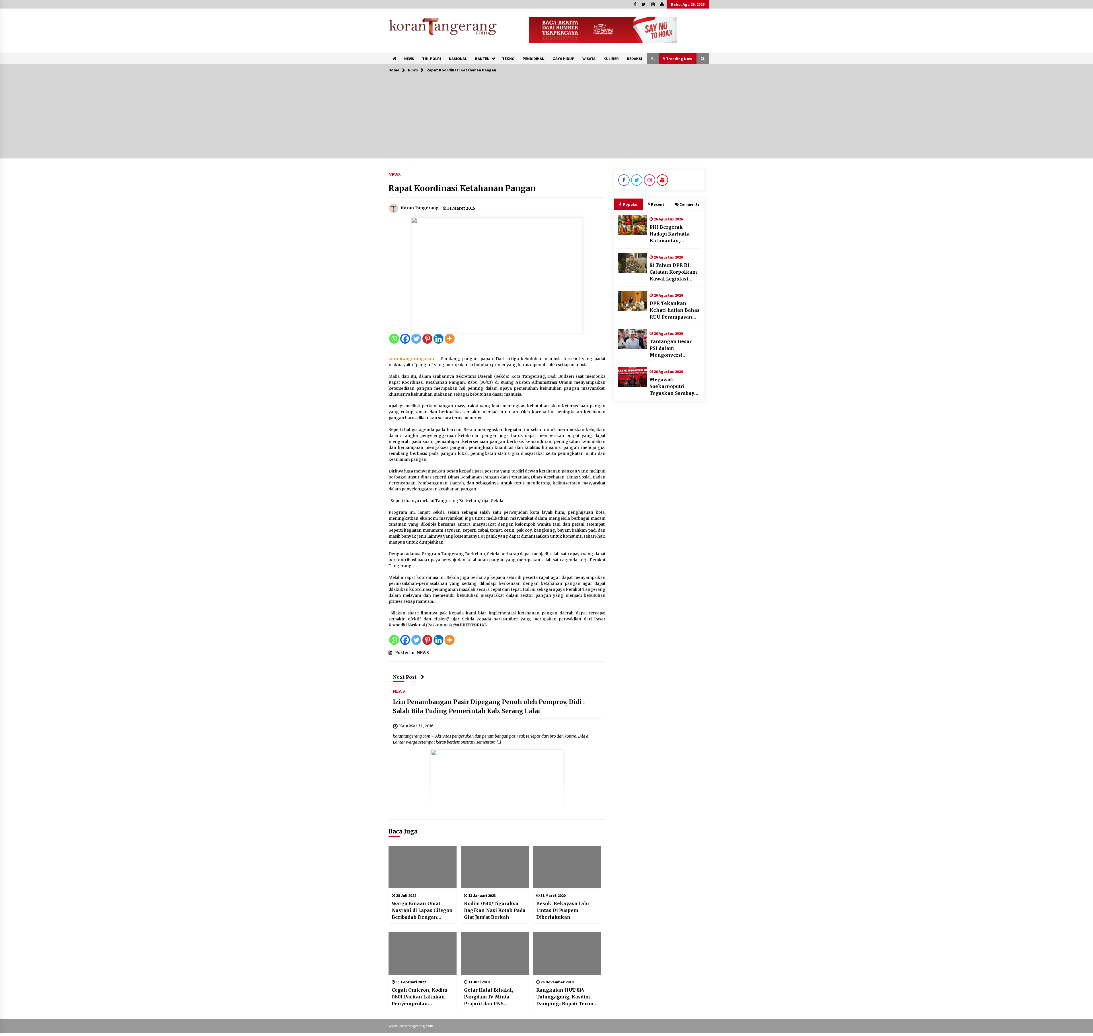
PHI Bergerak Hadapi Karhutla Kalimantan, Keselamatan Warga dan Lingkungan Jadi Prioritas (675, 234)
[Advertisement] (546, 118)
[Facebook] (405, 339)
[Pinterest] (427, 339)
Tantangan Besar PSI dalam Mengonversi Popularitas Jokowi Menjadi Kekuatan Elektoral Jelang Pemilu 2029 (672, 348)
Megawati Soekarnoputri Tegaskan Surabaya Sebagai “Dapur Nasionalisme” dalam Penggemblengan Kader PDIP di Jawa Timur (673, 387)
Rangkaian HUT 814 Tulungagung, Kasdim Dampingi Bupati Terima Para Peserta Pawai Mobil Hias (566, 997)
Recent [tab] (657, 204)
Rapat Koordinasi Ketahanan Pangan (462, 188)
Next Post (405, 677)
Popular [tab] (630, 204)
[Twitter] (416, 339)
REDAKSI (634, 58)
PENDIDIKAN (534, 58)
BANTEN (482, 58)
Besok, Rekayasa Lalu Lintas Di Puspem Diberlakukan (562, 910)
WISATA (588, 58)
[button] (653, 58)
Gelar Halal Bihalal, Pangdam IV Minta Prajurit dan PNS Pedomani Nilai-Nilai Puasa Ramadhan (490, 997)
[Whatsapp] (394, 339)
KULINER (611, 58)
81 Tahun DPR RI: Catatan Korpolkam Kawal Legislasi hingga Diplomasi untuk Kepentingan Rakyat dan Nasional (675, 272)
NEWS (409, 58)
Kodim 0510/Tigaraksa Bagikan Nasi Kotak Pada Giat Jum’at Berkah (494, 910)
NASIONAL (458, 58)
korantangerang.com (411, 358)
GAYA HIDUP (563, 58)
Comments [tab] (689, 204)
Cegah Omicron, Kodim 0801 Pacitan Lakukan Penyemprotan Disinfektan (419, 997)
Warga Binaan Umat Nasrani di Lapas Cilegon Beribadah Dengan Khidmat (422, 911)
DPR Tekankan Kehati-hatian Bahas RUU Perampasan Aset (675, 310)
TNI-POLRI (431, 58)
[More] (450, 339)
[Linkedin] (438, 339)
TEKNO (508, 58)
